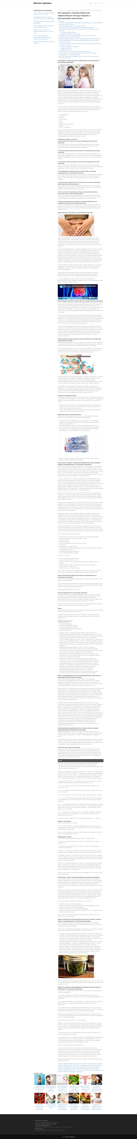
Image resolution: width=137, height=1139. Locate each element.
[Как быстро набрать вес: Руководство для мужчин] (51, 1103)
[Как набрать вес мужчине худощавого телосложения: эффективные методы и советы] (73, 1103)
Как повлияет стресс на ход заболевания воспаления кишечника (75, 51)
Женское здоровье (43, 3)
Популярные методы (85, 1065)
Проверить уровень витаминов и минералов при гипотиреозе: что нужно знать (43, 31)
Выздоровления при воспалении (90, 1068)
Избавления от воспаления (76, 1071)
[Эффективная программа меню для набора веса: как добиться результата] (96, 1103)
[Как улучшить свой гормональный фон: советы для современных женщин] (73, 1084)
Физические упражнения (76, 1068)
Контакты (37, 1123)
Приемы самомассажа (66, 48)
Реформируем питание (66, 49)
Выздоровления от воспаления (87, 1066)
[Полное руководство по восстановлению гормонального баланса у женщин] (62, 1084)
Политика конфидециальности (42, 1125)
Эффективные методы (68, 1063)
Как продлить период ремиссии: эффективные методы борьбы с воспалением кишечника (81, 22)
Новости (96, 3)
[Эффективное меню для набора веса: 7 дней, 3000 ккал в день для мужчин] (62, 1103)
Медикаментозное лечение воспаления (70, 34)
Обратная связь (39, 1128)
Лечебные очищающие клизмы (68, 32)
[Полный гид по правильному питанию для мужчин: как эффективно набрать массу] (85, 1103)
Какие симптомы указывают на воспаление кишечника (72, 26)
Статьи (101, 3)
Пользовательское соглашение (48, 1123)
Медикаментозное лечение (72, 1066)
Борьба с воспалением (80, 1063)
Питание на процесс (91, 1063)
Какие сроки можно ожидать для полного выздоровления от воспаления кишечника (80, 38)
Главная (90, 3)
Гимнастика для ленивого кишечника (70, 46)
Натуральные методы (89, 1070)
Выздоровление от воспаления (71, 1065)
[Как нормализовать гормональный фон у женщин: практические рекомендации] (51, 1084)
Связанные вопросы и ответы (66, 24)
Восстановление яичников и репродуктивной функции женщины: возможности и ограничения (42, 37)
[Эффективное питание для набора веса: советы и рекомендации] (39, 1103)
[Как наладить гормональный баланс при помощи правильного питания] (96, 1084)
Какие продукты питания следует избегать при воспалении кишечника (76, 27)
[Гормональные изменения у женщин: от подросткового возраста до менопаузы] (39, 1084)
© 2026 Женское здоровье (41, 1120)
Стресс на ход (79, 1070)
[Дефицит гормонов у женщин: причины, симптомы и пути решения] (85, 1084)
